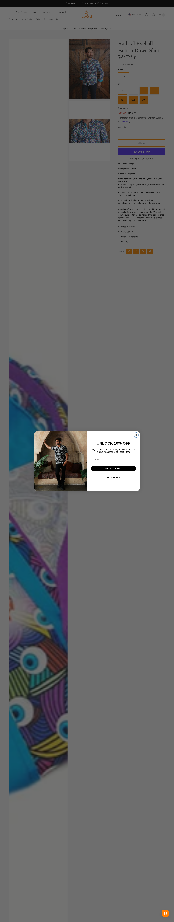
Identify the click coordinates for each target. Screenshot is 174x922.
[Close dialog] (136, 435)
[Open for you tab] (165, 913)
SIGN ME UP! (113, 468)
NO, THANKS (113, 477)
